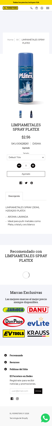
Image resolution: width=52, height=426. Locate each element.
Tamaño (26, 153)
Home (10, 39)
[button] (31, 8)
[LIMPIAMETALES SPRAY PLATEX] (26, 78)
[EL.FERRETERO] (10, 8)
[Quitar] (19, 165)
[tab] (14, 196)
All (17, 39)
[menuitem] (31, 8)
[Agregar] (33, 165)
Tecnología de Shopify (19, 418)
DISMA (36, 143)
